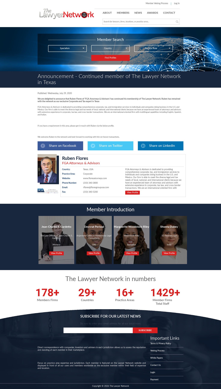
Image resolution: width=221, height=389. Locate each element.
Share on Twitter (111, 145)
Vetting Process (157, 351)
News (138, 13)
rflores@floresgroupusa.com (96, 187)
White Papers (156, 358)
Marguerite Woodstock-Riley (131, 227)
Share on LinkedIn (162, 145)
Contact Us (155, 365)
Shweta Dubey (169, 227)
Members (123, 13)
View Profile (132, 193)
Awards (152, 13)
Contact (169, 13)
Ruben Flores (75, 158)
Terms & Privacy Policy (160, 344)
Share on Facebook (62, 145)
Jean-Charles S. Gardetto (56, 227)
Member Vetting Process (157, 3)
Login (152, 372)
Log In (177, 3)
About (107, 13)
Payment (154, 380)
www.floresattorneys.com (95, 178)
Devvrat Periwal (94, 227)
